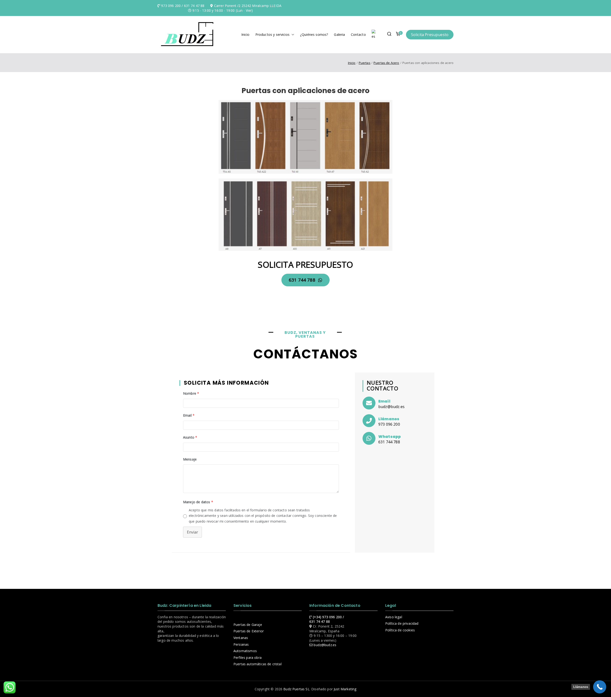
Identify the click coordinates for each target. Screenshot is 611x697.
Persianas (241, 644)
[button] (292, 34)
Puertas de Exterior (248, 631)
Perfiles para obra (247, 657)
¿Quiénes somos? (314, 34)
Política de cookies (400, 630)
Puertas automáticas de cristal (257, 664)
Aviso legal (393, 617)
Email (384, 401)
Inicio (245, 34)
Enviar (192, 532)
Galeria (339, 34)
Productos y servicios (272, 34)
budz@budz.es (325, 645)
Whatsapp (389, 436)
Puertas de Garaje (247, 624)
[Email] (369, 403)
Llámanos (388, 419)
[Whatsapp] (369, 438)
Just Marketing (345, 689)
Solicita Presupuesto (429, 34)
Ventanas (240, 637)
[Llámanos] (369, 420)
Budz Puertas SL (296, 689)
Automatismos (245, 651)
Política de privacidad (402, 623)
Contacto (358, 34)
